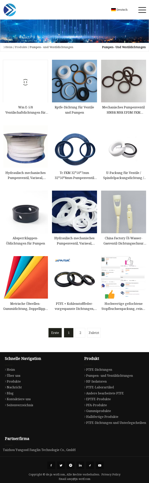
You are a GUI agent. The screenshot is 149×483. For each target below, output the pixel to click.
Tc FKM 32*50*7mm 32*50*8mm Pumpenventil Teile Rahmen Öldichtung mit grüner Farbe (74, 176)
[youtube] (100, 465)
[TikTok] (90, 465)
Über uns (13, 375)
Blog (10, 393)
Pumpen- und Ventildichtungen (109, 375)
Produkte (21, 47)
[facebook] (51, 465)
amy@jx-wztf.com (78, 479)
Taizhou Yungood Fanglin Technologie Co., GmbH (39, 450)
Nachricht (14, 387)
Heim (9, 47)
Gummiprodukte (98, 411)
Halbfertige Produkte (102, 417)
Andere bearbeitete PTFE (105, 393)
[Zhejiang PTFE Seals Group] (9, 9)
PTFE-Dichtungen (99, 369)
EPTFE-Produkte (98, 399)
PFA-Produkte (96, 405)
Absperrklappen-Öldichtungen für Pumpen (25, 240)
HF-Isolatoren (96, 381)
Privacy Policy (110, 474)
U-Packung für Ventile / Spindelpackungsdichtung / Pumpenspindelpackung (123, 176)
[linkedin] (80, 465)
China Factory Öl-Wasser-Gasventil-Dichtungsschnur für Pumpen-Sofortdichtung (123, 241)
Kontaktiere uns (19, 399)
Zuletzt (94, 333)
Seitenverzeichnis (20, 405)
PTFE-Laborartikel (100, 387)
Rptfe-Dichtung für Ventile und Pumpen (74, 109)
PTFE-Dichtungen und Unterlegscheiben (116, 423)
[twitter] (61, 465)
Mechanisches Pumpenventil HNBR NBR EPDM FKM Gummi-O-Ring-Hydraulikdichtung (123, 110)
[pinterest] (70, 465)
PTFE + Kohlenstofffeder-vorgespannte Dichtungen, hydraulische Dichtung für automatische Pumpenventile (74, 306)
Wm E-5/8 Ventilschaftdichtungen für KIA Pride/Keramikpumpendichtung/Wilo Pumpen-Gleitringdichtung (25, 110)
